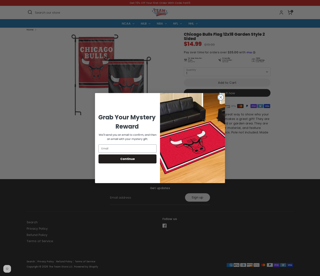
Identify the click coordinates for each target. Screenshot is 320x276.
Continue (127, 159)
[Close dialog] (221, 97)
